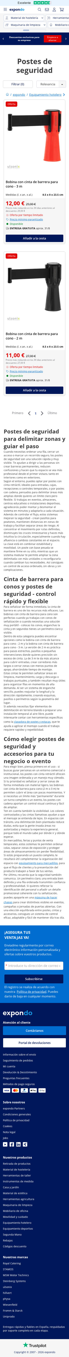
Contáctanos (34, 1031)
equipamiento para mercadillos (38, 863)
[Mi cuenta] (54, 9)
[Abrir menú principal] (5, 9)
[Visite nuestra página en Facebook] (12, 1145)
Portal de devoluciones (35, 1043)
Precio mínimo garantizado (26, 219)
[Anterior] (29, 413)
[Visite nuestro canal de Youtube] (5, 1145)
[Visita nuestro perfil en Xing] (25, 1145)
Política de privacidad (31, 992)
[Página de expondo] (7, 95)
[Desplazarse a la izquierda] (3, 38)
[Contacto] (47, 9)
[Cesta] (61, 9)
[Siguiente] (42, 413)
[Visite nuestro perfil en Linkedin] (18, 1145)
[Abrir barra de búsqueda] (39, 9)
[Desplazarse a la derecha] (65, 38)
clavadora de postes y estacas (32, 721)
